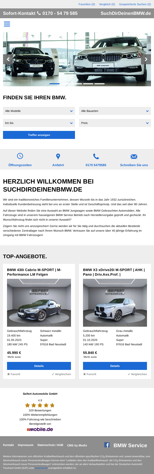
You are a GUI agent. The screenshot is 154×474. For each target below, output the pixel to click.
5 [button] (99, 83)
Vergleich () (107, 4)
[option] (77, 59)
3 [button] (77, 83)
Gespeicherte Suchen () (135, 4)
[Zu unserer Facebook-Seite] (106, 444)
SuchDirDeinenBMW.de (126, 13)
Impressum (25, 445)
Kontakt (8, 445)
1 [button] (55, 83)
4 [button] (88, 83)
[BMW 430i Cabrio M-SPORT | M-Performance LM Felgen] (39, 303)
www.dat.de (41, 468)
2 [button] (66, 83)
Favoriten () (87, 4)
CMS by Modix (77, 445)
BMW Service (130, 445)
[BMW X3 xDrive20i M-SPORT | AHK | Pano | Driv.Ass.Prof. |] (115, 303)
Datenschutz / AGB (50, 445)
